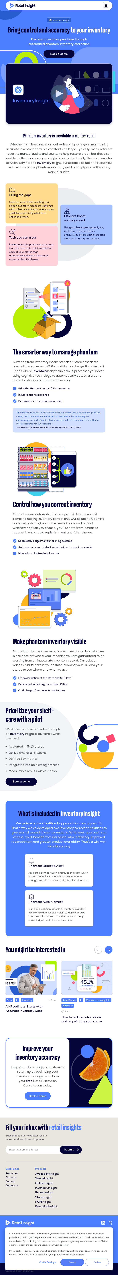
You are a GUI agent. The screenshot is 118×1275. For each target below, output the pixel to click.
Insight (47, 1173)
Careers (10, 1181)
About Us (11, 1177)
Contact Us (12, 1185)
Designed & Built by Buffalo (19, 1270)
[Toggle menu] (106, 5)
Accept (72, 1262)
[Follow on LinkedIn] (103, 1223)
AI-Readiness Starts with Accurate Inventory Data (24, 1008)
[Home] (22, 5)
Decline (97, 1262)
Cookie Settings (47, 1262)
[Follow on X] (110, 1223)
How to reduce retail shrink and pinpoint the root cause (81, 1019)
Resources (12, 1173)
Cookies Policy (61, 1244)
